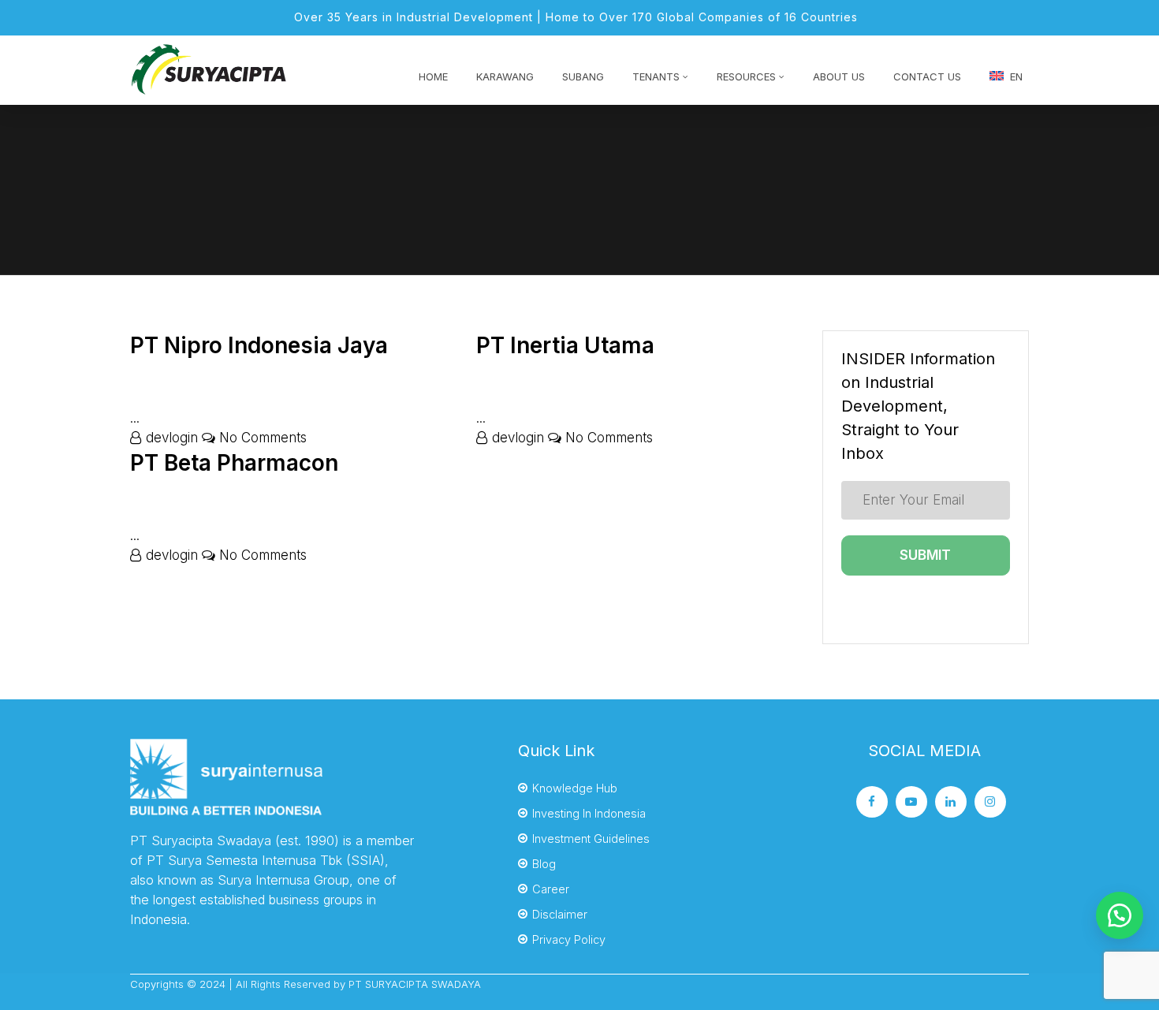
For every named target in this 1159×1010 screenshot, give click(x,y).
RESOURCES (746, 76)
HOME (433, 76)
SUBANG (583, 76)
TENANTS (656, 76)
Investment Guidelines (591, 838)
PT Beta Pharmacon (234, 462)
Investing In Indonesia (589, 813)
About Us (839, 76)
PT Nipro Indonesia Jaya (259, 345)
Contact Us (927, 76)
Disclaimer (559, 914)
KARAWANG (505, 76)
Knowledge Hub (574, 788)
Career (550, 889)
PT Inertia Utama (565, 345)
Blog (544, 863)
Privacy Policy (569, 939)
